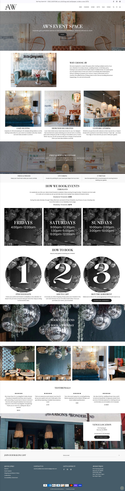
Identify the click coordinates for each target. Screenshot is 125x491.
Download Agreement (101, 300)
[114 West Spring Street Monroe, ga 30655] (62, 431)
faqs (62, 34)
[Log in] (116, 7)
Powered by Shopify (70, 489)
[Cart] (120, 7)
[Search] (113, 7)
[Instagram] (116, 1)
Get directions (102, 437)
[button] (1, 363)
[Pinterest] (120, 1)
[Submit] (119, 455)
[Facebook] (113, 1)
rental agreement (102, 297)
